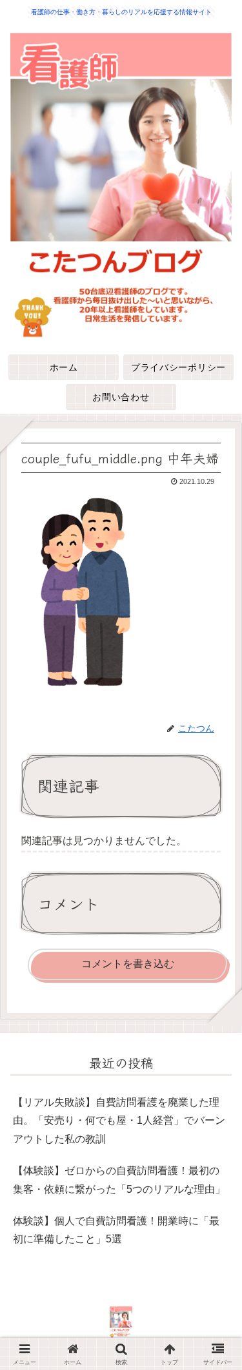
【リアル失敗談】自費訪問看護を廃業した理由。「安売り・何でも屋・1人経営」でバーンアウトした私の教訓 (119, 1121)
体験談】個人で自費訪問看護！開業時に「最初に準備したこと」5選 (116, 1230)
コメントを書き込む (127, 963)
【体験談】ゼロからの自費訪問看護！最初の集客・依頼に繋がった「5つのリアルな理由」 (119, 1180)
